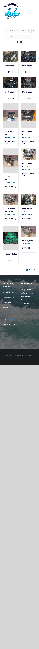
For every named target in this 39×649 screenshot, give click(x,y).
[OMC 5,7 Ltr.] (28, 231)
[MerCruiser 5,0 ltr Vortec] (10, 199)
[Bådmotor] (10, 56)
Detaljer (11, 72)
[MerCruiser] (28, 56)
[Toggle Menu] (34, 11)
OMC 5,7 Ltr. (27, 240)
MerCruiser (27, 65)
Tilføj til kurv (8, 142)
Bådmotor (9, 65)
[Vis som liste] (21, 42)
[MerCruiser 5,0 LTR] (28, 115)
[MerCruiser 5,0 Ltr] (28, 154)
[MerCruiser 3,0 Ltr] (10, 115)
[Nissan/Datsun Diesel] (10, 238)
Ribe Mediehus (25, 358)
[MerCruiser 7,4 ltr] (28, 199)
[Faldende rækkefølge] (33, 31)
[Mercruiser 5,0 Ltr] (10, 161)
